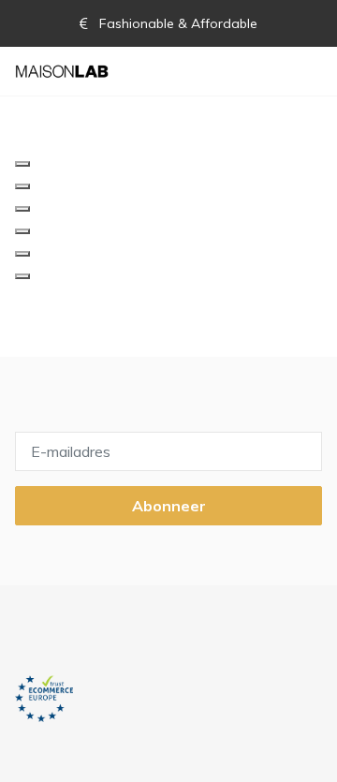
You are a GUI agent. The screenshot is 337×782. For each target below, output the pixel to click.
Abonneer (169, 505)
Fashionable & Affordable (176, 23)
